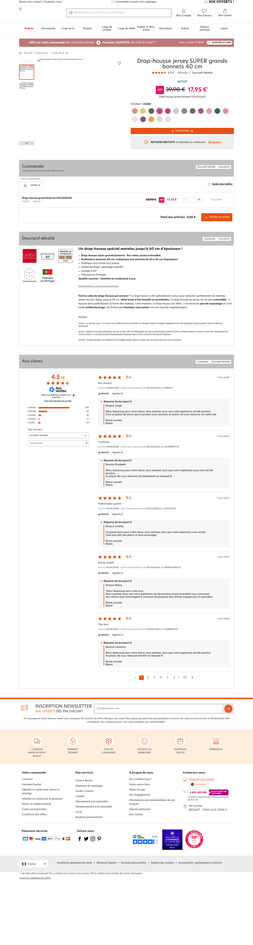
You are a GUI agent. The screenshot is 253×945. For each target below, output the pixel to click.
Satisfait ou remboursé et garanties (42, 799)
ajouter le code (221, 43)
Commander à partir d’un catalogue (136, 2)
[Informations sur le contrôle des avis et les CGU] (73, 395)
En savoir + (215, 142)
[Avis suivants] (192, 678)
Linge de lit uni (60, 53)
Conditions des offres (34, 814)
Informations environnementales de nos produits (152, 802)
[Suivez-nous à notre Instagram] (93, 841)
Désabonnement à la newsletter (94, 807)
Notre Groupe (137, 790)
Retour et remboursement (36, 804)
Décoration (165, 28)
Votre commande (34, 773)
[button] (33, 864)
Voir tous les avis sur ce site (57, 401)
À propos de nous (141, 773)
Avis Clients (136, 814)
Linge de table (126, 28)
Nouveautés (48, 28)
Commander (182, 131)
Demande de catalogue (89, 786)
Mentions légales (107, 863)
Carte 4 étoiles (84, 780)
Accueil (28, 53)
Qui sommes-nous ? (140, 779)
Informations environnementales (98, 286)
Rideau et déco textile (146, 28)
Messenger (200, 784)
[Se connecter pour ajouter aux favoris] (119, 63)
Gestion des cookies (162, 863)
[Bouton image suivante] (26, 143)
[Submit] (71, 12)
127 (185, 677)
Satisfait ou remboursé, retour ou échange (41, 792)
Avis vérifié (224, 377)
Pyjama (87, 28)
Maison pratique (204, 28)
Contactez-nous (194, 773)
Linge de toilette (107, 28)
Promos (29, 28)
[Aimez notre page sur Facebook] (79, 841)
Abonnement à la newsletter (92, 801)
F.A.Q (79, 812)
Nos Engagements (139, 795)
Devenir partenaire (140, 809)
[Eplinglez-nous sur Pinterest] (99, 841)
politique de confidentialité (150, 722)
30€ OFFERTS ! (221, 2)
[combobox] (119, 13)
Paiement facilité (31, 784)
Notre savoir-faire (139, 784)
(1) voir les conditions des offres (35, 878)
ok (228, 708)
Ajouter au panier (219, 217)
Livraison (27, 779)
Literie (224, 28)
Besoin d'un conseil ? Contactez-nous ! (41, 2)
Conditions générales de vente (74, 863)
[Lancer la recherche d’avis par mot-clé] (86, 443)
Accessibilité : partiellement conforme (200, 863)
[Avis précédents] (135, 677)
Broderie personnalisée (89, 817)
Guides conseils (84, 791)
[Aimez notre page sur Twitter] (86, 841)
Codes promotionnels (34, 809)
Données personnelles (133, 863)
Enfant (185, 28)
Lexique (80, 796)
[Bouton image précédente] (26, 61)
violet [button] (33, 185)
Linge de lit (67, 28)
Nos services (84, 773)
